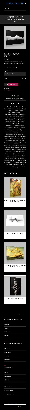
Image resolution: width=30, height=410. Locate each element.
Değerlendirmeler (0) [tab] (15, 99)
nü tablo (10, 90)
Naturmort (7, 348)
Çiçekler (7, 331)
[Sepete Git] (25, 3)
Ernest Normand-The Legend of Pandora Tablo (15, 201)
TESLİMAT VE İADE (9, 390)
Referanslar (8, 376)
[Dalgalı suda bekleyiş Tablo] (15, 286)
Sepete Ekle (13, 84)
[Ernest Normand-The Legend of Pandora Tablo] (15, 188)
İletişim (7, 380)
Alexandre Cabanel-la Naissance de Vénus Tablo (15, 266)
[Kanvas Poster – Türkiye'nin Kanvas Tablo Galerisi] (15, 3)
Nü (14, 19)
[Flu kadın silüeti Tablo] (15, 221)
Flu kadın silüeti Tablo (15, 233)
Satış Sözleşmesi (9, 394)
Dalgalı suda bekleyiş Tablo (15, 298)
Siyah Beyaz (8, 352)
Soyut (6, 328)
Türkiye (7, 356)
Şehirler (7, 324)
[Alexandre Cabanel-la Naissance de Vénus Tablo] (15, 253)
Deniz (6, 335)
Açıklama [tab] (15, 95)
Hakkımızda (8, 372)
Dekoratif (7, 359)
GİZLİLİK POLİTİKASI (9, 386)
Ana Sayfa (7, 19)
